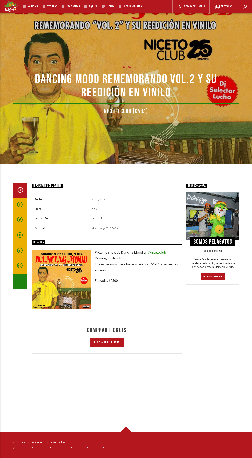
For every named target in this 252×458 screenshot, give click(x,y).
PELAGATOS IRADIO (194, 6)
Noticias (33, 6)
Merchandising (132, 6)
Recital (126, 66)
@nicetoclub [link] (157, 252)
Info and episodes (212, 276)
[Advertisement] (212, 351)
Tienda (110, 6)
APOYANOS (226, 6)
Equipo (93, 6)
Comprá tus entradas (107, 342)
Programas (73, 6)
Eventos (52, 6)
